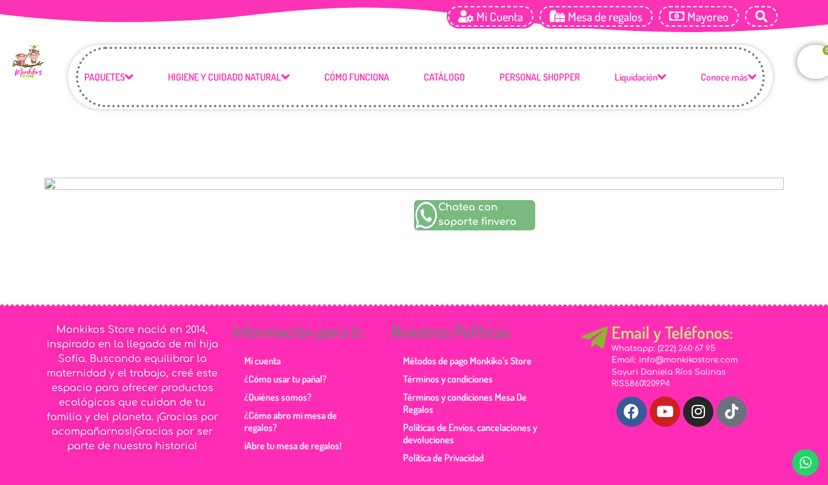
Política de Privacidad (443, 458)
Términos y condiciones (448, 379)
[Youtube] (665, 411)
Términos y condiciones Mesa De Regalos (465, 403)
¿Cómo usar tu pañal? (285, 379)
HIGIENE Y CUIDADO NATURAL (224, 77)
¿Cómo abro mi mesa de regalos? (290, 421)
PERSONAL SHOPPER (539, 77)
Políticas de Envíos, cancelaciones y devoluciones (470, 433)
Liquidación (636, 77)
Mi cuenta (262, 361)
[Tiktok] (731, 411)
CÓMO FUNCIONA (356, 77)
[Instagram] (698, 411)
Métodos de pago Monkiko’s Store (467, 361)
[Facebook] (631, 411)
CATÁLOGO (444, 77)
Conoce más (724, 77)
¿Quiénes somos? (278, 397)
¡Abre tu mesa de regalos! (292, 446)
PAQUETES (104, 77)
